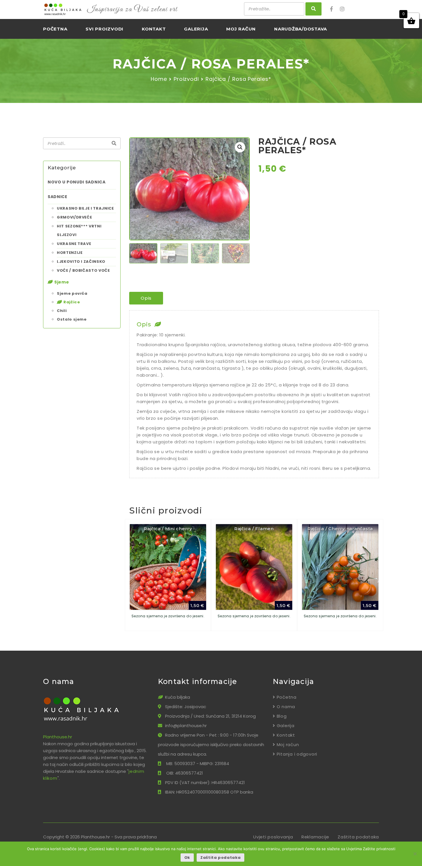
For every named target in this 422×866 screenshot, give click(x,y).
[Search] (114, 143)
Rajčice (71, 302)
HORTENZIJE (70, 252)
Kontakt (154, 29)
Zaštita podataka (358, 837)
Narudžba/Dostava (300, 29)
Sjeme (61, 282)
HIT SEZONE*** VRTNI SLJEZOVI (79, 230)
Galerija (196, 29)
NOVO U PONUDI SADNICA (77, 182)
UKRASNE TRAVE (74, 243)
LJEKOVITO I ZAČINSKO (81, 261)
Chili (62, 310)
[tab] (146, 298)
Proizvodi (186, 79)
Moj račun (241, 29)
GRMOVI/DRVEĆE (74, 217)
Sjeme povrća (72, 293)
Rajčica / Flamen (254, 528)
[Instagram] (344, 9)
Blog (282, 716)
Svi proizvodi (104, 29)
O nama (286, 707)
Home (159, 79)
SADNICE (57, 197)
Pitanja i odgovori (297, 754)
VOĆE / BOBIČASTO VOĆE (83, 270)
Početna (55, 29)
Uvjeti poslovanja (273, 837)
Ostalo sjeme (72, 319)
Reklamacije (315, 837)
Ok (187, 857)
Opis (146, 298)
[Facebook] (334, 9)
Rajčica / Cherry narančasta (340, 528)
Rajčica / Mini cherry (168, 528)
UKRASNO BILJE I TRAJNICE (85, 208)
